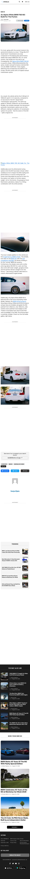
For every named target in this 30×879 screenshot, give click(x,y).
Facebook (5, 470)
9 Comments (27, 20)
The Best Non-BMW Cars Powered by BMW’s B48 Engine (18, 694)
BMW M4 (14, 258)
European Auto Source (19, 464)
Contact (21, 838)
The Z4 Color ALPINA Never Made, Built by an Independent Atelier (14, 819)
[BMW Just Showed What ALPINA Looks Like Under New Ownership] (25, 549)
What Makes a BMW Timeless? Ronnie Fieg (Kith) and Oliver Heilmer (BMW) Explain (18, 704)
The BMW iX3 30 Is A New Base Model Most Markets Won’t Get (18, 723)
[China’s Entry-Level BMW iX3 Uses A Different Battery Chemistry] (4, 683)
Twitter (15, 470)
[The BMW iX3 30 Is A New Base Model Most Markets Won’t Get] (4, 723)
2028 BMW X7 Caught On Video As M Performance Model (18, 674)
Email (25, 470)
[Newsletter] (22, 1)
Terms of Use (13, 840)
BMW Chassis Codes (15, 838)
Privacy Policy (13, 842)
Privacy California (4, 845)
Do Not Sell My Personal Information (24, 843)
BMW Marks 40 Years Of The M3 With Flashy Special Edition (18, 714)
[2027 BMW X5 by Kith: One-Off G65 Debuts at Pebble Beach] (25, 566)
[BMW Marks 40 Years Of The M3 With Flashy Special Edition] (4, 713)
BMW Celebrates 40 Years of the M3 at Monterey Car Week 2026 (14, 791)
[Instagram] (19, 863)
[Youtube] (16, 863)
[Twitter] (13, 863)
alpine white (4, 464)
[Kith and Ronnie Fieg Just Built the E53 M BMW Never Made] (25, 582)
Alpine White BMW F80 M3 (20, 61)
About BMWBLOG (5, 838)
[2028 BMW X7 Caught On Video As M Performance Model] (4, 673)
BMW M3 (3, 12)
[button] (27, 403)
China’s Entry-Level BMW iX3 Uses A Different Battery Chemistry (17, 684)
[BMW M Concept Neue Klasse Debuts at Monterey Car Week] (25, 574)
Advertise (3, 840)
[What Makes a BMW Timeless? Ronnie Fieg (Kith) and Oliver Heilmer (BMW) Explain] (4, 703)
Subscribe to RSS (5, 842)
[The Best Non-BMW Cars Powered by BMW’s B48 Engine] (4, 693)
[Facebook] (10, 863)
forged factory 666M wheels (11, 257)
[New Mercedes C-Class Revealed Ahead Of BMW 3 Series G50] (25, 557)
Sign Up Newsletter (24, 840)
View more (14, 827)
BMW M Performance (19, 301)
